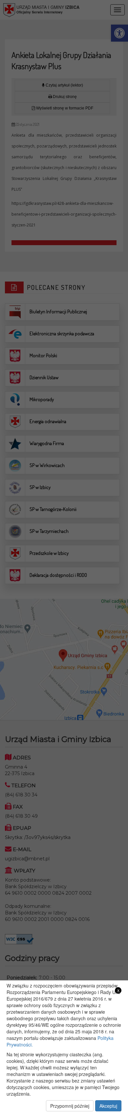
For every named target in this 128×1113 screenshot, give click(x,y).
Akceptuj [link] (108, 1106)
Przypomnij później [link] (69, 1106)
